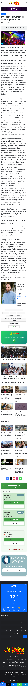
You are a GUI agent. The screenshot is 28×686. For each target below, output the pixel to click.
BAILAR (6, 313)
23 (25, 633)
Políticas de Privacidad (15, 674)
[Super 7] (14, 8)
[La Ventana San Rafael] (14, 3)
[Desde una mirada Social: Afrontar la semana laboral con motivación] (7, 406)
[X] (12, 656)
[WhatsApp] (17, 656)
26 (10, 636)
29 (21, 636)
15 (21, 630)
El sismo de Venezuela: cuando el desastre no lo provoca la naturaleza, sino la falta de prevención (20, 397)
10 (2, 630)
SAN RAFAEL (14, 323)
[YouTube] (14, 656)
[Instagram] (15, 656)
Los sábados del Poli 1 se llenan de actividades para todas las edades (7, 434)
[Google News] (14, 326)
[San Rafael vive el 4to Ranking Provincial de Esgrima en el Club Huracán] (21, 428)
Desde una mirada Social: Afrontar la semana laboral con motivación (7, 413)
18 (6, 633)
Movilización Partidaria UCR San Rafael (14, 319)
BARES (13, 313)
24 (2, 636)
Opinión (3, 14)
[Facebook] (11, 656)
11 (6, 630)
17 (2, 633)
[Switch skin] (24, 3)
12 (10, 630)
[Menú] (1, 3)
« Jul (2, 642)
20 (14, 633)
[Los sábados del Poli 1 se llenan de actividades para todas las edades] (7, 428)
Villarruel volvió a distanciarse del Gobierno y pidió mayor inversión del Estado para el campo (21, 451)
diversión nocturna (14, 316)
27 (13, 636)
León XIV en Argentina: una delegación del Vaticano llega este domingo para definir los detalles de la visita (20, 469)
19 (10, 633)
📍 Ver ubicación (14, 506)
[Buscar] (26, 3)
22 (21, 633)
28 (17, 636)
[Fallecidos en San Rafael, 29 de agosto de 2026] (7, 462)
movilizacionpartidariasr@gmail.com (21, 296)
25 (6, 636)
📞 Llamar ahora (14, 502)
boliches (21, 313)
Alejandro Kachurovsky (14, 310)
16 (25, 630)
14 (17, 630)
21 (17, 633)
